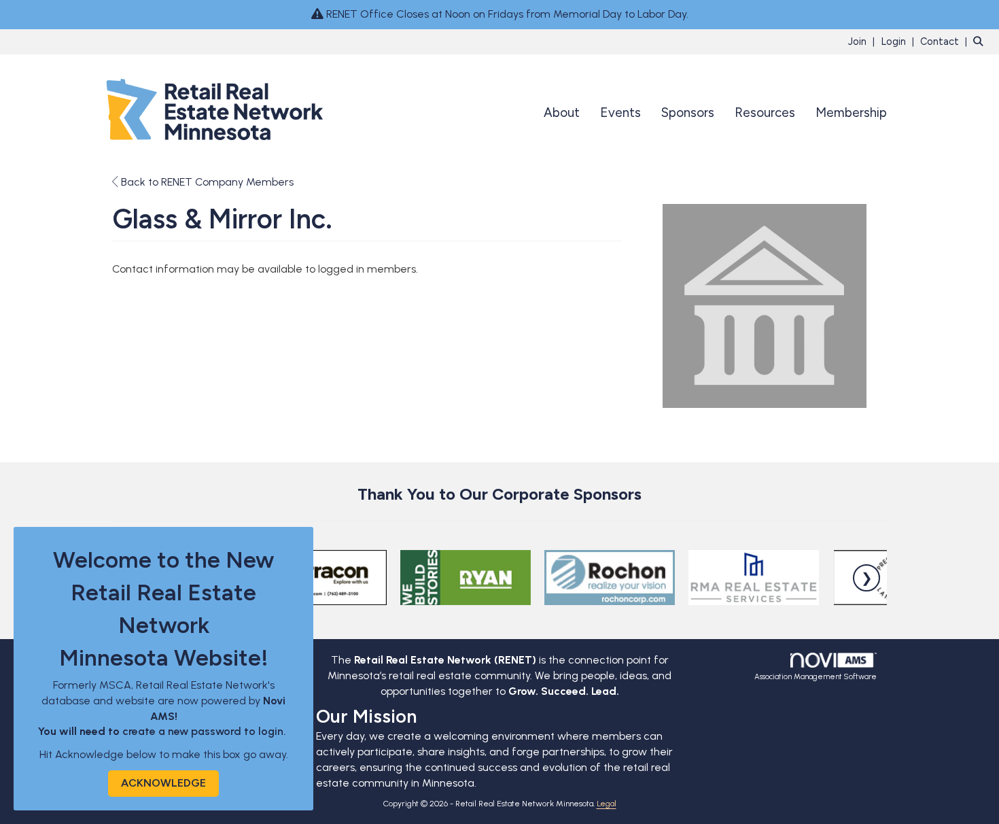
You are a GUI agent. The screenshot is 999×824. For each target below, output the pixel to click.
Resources (765, 112)
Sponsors (687, 112)
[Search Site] (981, 41)
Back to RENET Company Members (206, 181)
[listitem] (863, 41)
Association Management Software (815, 676)
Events (620, 112)
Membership (851, 112)
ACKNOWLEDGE (163, 782)
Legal (606, 803)
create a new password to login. (205, 731)
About (562, 112)
